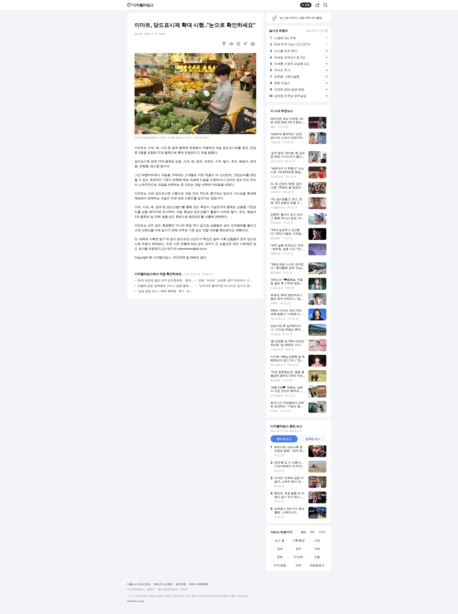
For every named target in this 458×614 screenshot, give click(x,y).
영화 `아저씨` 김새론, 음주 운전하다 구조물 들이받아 (226, 280)
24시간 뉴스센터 (163, 584)
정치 (298, 548)
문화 (280, 557)
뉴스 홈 (279, 540)
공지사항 (181, 584)
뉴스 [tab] (303, 531)
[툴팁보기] (326, 31)
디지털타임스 (143, 5)
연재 (298, 565)
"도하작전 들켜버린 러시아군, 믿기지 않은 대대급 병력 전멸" (226, 285)
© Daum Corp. (136, 601)
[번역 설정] (238, 44)
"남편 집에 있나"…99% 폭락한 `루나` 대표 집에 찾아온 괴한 (166, 291)
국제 (317, 548)
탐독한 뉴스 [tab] (313, 439)
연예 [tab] (312, 531)
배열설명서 (317, 565)
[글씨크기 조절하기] (245, 44)
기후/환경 (298, 540)
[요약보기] (224, 44)
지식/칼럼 (280, 565)
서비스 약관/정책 (198, 584)
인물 (317, 557)
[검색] (326, 5)
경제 (280, 548)
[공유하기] (317, 5)
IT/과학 (298, 557)
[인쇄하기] (252, 44)
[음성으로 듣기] (231, 44)
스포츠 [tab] (321, 531)
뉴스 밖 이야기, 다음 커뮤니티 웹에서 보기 (305, 18)
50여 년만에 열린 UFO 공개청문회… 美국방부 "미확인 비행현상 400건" (166, 280)
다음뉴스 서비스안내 (138, 584)
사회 (317, 540)
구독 (307, 4)
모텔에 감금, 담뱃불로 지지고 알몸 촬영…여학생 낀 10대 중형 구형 (166, 285)
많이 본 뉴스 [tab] (284, 439)
